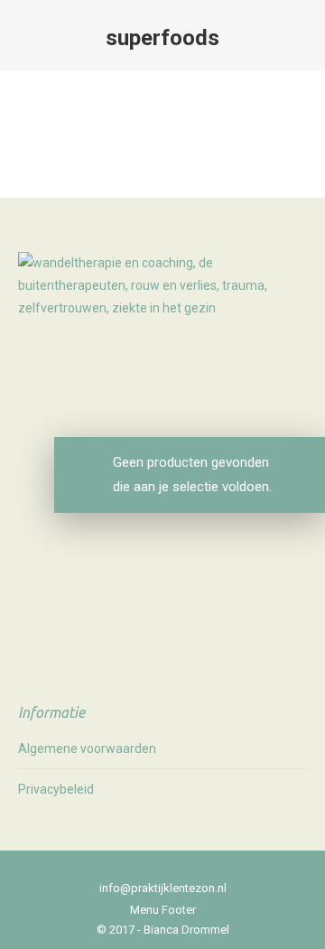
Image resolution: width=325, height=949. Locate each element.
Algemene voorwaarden (87, 748)
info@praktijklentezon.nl (163, 888)
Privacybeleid (56, 789)
